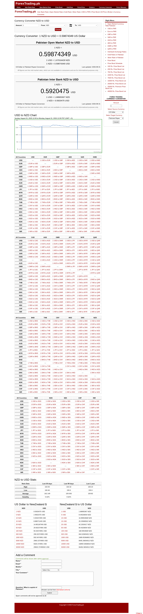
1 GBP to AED (70, 167)
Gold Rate (70, 7)
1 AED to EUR (45, 170)
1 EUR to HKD (70, 324)
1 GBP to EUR (45, 167)
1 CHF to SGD (36, 469)
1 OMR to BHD (33, 347)
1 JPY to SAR (82, 189)
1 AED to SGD (36, 411)
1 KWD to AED (70, 176)
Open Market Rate (45, 7)
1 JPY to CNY (58, 350)
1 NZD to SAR (82, 215)
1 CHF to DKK (83, 389)
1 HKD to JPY (70, 289)
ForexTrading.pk (28, 3)
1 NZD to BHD (33, 376)
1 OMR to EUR (45, 186)
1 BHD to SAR (82, 199)
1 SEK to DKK (82, 385)
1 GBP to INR (94, 408)
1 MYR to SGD (36, 433)
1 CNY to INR (94, 446)
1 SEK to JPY (70, 305)
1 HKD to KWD (95, 209)
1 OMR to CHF (80, 427)
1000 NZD (19, 537)
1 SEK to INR (94, 466)
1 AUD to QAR (95, 263)
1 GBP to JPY (70, 247)
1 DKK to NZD (95, 373)
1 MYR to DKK (83, 353)
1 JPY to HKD (70, 350)
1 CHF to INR (94, 469)
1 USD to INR (94, 401)
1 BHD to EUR (45, 199)
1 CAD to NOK (51, 420)
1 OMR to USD (33, 186)
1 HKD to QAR (95, 289)
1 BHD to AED (70, 199)
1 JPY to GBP (58, 189)
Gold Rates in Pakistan (116, 55)
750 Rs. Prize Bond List (116, 72)
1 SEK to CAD (33, 305)
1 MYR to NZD (95, 353)
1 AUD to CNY (58, 343)
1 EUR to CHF (80, 404)
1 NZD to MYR (82, 295)
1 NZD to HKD (70, 376)
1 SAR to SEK (65, 414)
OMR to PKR (112, 46)
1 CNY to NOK (51, 446)
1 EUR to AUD (45, 244)
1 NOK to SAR (82, 222)
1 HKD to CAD (33, 289)
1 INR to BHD (33, 392)
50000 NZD (20, 547)
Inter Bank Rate (30, 7)
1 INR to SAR (82, 231)
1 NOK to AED (70, 222)
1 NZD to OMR (58, 295)
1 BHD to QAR (95, 279)
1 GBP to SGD (36, 408)
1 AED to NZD (95, 330)
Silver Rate (76, 12)
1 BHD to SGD (36, 440)
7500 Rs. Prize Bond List (116, 78)
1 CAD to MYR (82, 260)
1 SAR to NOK (51, 414)
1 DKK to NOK (51, 453)
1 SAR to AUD (45, 253)
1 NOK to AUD (45, 302)
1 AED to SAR (82, 170)
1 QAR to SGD (36, 437)
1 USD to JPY (70, 240)
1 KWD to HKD (70, 337)
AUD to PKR (112, 40)
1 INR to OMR (58, 312)
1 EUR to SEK (65, 404)
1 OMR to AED (70, 186)
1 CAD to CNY (58, 340)
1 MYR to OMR (57, 273)
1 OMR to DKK (82, 347)
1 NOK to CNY (58, 382)
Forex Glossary (121, 7)
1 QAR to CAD (33, 276)
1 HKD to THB (45, 369)
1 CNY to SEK (65, 446)
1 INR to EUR (45, 231)
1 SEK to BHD (33, 385)
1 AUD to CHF (80, 424)
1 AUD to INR (94, 424)
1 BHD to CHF (80, 440)
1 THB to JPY (70, 283)
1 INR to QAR (95, 312)
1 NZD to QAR (95, 295)
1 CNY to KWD (95, 205)
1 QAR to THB (45, 356)
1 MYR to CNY (58, 353)
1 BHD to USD (33, 199)
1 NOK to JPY (70, 302)
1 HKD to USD (33, 209)
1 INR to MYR (82, 312)
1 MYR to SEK (65, 433)
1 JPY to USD (33, 189)
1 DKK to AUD (45, 292)
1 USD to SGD (36, 401)
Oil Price (104, 12)
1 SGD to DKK (83, 379)
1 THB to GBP (58, 202)
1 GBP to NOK (51, 408)
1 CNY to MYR (82, 286)
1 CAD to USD (33, 180)
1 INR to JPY (70, 312)
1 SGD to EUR (45, 218)
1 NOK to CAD (33, 302)
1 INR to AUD (45, 312)
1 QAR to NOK (51, 437)
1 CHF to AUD (45, 308)
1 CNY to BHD (33, 366)
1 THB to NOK (51, 443)
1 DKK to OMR (58, 292)
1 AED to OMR (58, 250)
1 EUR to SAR (82, 163)
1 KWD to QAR (95, 257)
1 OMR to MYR (82, 266)
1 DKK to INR (94, 453)
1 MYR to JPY (70, 273)
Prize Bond (58, 7)
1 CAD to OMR (58, 260)
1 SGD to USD (33, 218)
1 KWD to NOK (51, 417)
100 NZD (19, 531)
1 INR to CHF (80, 472)
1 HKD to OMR (58, 289)
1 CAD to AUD (45, 260)
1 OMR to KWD (94, 186)
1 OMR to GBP (58, 186)
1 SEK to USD (33, 225)
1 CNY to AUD (45, 286)
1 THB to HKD (70, 363)
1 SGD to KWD (95, 218)
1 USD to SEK (65, 401)
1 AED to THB (45, 330)
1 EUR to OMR (58, 244)
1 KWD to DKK (83, 337)
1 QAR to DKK (83, 356)
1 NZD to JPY (70, 295)
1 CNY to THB (45, 366)
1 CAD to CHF (80, 420)
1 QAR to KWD (95, 196)
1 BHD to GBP (58, 199)
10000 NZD (20, 544)
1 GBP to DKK (83, 327)
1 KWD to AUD (45, 257)
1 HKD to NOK (51, 450)
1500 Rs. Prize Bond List (116, 75)
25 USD (64, 524)
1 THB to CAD (33, 283)
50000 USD (65, 547)
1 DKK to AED (70, 212)
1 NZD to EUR (45, 215)
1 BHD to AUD (45, 279)
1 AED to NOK (51, 411)
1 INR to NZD (95, 392)
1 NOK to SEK (65, 463)
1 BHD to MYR (82, 279)
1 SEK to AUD (45, 305)
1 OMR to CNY (58, 347)
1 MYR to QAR (95, 273)
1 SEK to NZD (95, 385)
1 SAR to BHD (33, 334)
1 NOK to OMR (57, 302)
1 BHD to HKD (70, 360)
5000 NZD (19, 541)
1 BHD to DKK (83, 360)
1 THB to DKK (83, 363)
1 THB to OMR (58, 283)
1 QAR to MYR (82, 276)
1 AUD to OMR (58, 263)
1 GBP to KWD (95, 167)
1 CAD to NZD (95, 340)
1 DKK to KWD (95, 212)
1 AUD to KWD (95, 183)
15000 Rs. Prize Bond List (117, 81)
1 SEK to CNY (58, 385)
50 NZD (18, 528)
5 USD (63, 515)
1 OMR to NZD (95, 347)
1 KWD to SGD (36, 417)
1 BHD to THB (45, 360)
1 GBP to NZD (95, 327)
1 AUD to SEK (65, 424)
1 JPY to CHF (80, 430)
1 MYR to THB (45, 353)
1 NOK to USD (33, 222)
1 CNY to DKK (83, 366)
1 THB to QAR (95, 283)
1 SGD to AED (70, 218)
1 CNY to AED (70, 205)
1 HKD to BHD (33, 369)
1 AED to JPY (70, 250)
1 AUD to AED (70, 183)
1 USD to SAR (82, 160)
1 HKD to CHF (80, 450)
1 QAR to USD (33, 196)
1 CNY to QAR (95, 286)
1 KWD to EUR (45, 176)
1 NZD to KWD (95, 215)
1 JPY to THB (45, 350)
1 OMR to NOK (51, 427)
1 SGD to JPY (70, 299)
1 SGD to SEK (65, 459)
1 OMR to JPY (70, 266)
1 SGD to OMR (57, 299)
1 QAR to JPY (70, 276)
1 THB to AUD (45, 283)
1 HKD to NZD (95, 369)
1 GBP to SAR (82, 167)
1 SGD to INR (94, 459)
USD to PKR (86, 12)
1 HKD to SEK (65, 450)
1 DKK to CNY (58, 373)
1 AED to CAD (33, 250)
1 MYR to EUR (45, 193)
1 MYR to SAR (82, 193)
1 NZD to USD (33, 215)
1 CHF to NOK (51, 469)
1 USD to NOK (51, 401)
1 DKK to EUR (45, 212)
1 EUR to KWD (95, 163)
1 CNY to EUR (45, 205)
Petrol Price (81, 7)
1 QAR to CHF (80, 437)
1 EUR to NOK (51, 404)
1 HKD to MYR (82, 289)
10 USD (64, 518)
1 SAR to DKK (83, 334)
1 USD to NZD (95, 321)
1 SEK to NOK (51, 466)
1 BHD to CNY (58, 360)
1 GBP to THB (45, 327)
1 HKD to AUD (45, 289)
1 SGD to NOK (51, 459)
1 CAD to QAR (95, 260)
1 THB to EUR (45, 202)
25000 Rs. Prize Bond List (117, 84)
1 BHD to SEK (65, 440)
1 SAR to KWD (95, 173)
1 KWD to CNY (58, 337)
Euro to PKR (112, 31)
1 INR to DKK (82, 392)
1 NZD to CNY (58, 376)
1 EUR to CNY (58, 324)
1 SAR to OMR (58, 253)
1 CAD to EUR (45, 180)
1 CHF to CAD (33, 308)
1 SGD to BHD (33, 379)
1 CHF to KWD (95, 228)
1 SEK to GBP (58, 225)
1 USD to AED (70, 160)
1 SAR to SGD (36, 414)
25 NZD (18, 524)
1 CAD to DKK (83, 340)
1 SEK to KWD (95, 225)
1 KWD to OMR (57, 257)
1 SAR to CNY (58, 334)
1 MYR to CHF (80, 433)
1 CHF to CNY (58, 389)
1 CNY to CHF (80, 446)
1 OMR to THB (45, 347)
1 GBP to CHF (80, 408)
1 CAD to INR (94, 420)
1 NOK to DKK (83, 382)
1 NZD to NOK (51, 456)
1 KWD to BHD (33, 337)
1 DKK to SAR (82, 212)
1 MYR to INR (94, 433)
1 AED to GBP (58, 170)
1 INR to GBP (57, 231)
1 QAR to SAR (82, 196)
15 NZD (18, 521)
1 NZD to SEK (65, 456)
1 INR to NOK (51, 472)
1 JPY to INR (94, 430)
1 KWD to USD (33, 176)
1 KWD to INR (94, 417)
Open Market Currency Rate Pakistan (114, 25)
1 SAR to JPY (70, 253)
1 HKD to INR (94, 450)
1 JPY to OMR (58, 270)
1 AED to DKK (82, 330)
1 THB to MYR (82, 283)
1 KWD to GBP (58, 176)
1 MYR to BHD (33, 353)
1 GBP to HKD (70, 327)
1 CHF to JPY (70, 308)
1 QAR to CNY (58, 356)
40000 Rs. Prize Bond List (117, 91)
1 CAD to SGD (36, 420)
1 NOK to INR (94, 463)
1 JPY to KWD (95, 189)
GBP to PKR (112, 34)
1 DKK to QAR (95, 292)
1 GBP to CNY (58, 327)
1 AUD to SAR (82, 183)
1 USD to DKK (83, 321)
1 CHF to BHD (33, 389)
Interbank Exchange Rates (117, 52)
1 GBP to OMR (58, 247)
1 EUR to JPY (70, 244)
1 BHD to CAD (33, 279)
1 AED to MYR (82, 250)
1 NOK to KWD (95, 222)
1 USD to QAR (95, 240)
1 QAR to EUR (45, 196)
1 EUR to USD (33, 163)
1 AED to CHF (80, 411)
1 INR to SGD (36, 472)
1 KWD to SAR (82, 176)
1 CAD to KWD (95, 180)
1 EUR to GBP (58, 163)
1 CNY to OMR (58, 286)
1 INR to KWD (95, 231)
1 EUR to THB (45, 324)
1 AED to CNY (58, 330)
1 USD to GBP (58, 160)
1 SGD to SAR (82, 218)
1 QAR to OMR (57, 276)
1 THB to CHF (80, 443)
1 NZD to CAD (33, 295)
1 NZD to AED (70, 215)
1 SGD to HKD (70, 379)
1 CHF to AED (70, 228)
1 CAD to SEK (65, 420)
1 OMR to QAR (95, 266)
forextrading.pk (97, 151)
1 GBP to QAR (95, 247)
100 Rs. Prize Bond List (116, 66)
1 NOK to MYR (82, 302)
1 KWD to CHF (80, 417)
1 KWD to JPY (70, 257)
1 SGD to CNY (58, 379)
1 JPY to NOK (51, 430)
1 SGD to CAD (33, 299)
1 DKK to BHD (33, 373)
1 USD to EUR (45, 160)
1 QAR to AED (70, 196)
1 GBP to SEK (65, 408)
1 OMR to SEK (65, 427)
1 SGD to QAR (95, 299)
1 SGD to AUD (45, 299)
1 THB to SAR (82, 202)
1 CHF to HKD (70, 389)
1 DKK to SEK (65, 453)
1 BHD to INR (94, 440)
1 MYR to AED (70, 193)
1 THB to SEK (65, 443)
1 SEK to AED (70, 225)
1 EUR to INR (94, 404)
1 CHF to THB (45, 389)
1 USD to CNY (58, 321)
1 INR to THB (45, 392)
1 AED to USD (33, 170)
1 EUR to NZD (95, 324)
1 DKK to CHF (80, 453)
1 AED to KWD (95, 170)
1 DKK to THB (45, 373)
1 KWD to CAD (33, 257)
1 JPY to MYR (82, 270)
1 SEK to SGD (36, 466)
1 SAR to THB (45, 334)
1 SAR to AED (70, 173)
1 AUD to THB (45, 343)
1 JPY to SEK (65, 430)
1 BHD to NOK (51, 440)
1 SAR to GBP (58, 173)
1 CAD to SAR (82, 180)
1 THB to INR (94, 443)
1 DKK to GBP (58, 212)
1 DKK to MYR (82, 292)
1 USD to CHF (80, 401)
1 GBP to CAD (33, 247)
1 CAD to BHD (33, 340)
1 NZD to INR (94, 456)
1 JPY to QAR (95, 270)
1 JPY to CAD (33, 270)
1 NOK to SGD (36, 463)
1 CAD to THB (45, 340)
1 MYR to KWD (95, 193)
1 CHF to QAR (95, 308)
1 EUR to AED (70, 163)
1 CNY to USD (33, 205)
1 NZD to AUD (45, 295)
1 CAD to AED (70, 180)
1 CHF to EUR (45, 228)
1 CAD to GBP (58, 180)
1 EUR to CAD (33, 244)
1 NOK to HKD (70, 382)
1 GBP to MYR (82, 247)
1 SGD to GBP (58, 218)
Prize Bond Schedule (115, 63)
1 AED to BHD (33, 330)
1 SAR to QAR (95, 253)
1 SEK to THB (45, 385)
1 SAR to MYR (82, 253)
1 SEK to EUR (45, 225)
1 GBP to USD (33, 167)
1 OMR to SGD (36, 427)
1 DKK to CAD (33, 292)
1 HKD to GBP (58, 209)
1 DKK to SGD (36, 453)
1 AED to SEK (65, 411)
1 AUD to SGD (36, 424)
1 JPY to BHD (33, 350)
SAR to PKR (112, 37)
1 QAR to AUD (45, 276)
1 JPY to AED (70, 189)
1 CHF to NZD (95, 389)
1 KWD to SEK (65, 417)
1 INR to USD (33, 231)
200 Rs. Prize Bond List (116, 69)
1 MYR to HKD (70, 353)
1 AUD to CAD (33, 263)
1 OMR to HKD (70, 347)
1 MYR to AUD (45, 273)
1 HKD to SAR (82, 209)
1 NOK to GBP (58, 222)
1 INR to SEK (65, 472)
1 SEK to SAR (82, 225)
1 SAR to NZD (95, 334)
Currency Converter (105, 7)
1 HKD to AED (70, 209)
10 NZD (18, 518)
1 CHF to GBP (58, 228)
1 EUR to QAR (95, 244)
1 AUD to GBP (58, 183)
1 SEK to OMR (58, 305)
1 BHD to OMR (58, 279)
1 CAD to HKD (70, 340)
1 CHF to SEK (65, 469)
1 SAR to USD (33, 173)
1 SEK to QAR (95, 305)
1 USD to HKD (70, 321)
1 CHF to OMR (58, 308)
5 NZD (18, 515)
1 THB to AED (70, 202)
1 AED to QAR (95, 250)
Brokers (92, 7)
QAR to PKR (112, 49)
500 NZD (19, 534)
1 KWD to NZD (95, 337)
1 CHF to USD (33, 228)
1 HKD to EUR (45, 209)
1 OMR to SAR (82, 186)
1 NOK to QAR (95, 302)
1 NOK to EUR (45, 222)
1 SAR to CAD (33, 253)
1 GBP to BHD (33, 327)
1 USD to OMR (58, 240)
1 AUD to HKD (70, 343)
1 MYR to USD (33, 193)
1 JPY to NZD (95, 350)
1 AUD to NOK (51, 424)
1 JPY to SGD (36, 430)
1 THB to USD (33, 202)
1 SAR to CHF (80, 414)
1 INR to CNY (57, 392)
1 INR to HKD (70, 392)
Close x (139, 613)
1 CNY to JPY (70, 286)
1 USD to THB (45, 321)
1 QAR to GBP (58, 196)
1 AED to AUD (45, 250)
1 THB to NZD (95, 363)
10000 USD (65, 544)
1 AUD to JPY (70, 263)
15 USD (64, 521)
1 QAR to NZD (95, 356)
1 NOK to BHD (33, 382)
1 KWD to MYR (82, 257)
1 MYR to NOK (51, 433)
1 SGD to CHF (80, 459)
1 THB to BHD (33, 363)
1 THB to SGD (36, 443)
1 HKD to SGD (36, 450)
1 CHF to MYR (82, 308)
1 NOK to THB (45, 382)
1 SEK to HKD (70, 385)
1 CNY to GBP (58, 205)
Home (19, 7)
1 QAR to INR (94, 437)
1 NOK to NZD (95, 382)
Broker (110, 12)
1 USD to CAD (33, 240)
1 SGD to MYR (82, 299)
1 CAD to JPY (70, 260)
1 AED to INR (94, 411)
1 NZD (18, 511)
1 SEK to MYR (82, 305)
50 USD (64, 528)
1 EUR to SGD (36, 404)
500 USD (64, 534)
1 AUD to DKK (83, 343)
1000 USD (64, 537)
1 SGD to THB (45, 379)
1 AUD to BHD (33, 343)
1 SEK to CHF (80, 466)
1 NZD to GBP (58, 215)
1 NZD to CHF (80, 456)
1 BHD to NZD (95, 360)
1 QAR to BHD (33, 356)
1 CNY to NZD (95, 366)
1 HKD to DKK (83, 369)
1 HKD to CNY (58, 369)
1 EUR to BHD (33, 324)
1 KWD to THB (45, 337)
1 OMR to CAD (33, 266)
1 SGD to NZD (95, 379)
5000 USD (64, 541)
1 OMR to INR (94, 427)
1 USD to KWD (95, 160)
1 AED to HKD (70, 330)
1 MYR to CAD (33, 273)
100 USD (64, 531)
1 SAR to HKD (70, 334)
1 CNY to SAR (82, 205)
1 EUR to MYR (82, 244)
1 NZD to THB (45, 376)
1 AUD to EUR (45, 183)
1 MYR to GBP (58, 193)
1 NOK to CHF (80, 463)
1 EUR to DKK (83, 324)
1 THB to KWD (95, 202)
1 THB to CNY (58, 363)
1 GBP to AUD (45, 247)
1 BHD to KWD (95, 199)
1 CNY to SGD (36, 446)
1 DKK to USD (33, 212)
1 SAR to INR (94, 414)
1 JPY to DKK (82, 350)
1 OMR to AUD (45, 266)
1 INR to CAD (33, 312)
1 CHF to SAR (82, 228)
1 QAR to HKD (70, 356)
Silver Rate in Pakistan (115, 57)
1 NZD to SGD (36, 456)
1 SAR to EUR (45, 173)
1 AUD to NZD (95, 343)
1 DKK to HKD (70, 373)
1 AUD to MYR (82, 263)
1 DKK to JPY (70, 292)
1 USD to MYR (82, 240)
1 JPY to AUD (45, 270)
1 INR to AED (70, 231)
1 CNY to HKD (70, 366)
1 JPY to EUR (45, 189)
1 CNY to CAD (33, 286)
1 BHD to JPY (70, 279)
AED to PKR (112, 43)
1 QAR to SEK (65, 437)
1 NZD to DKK (83, 376)
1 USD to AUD (45, 240)
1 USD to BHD (33, 321)
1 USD (63, 511)
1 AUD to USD (33, 183)
